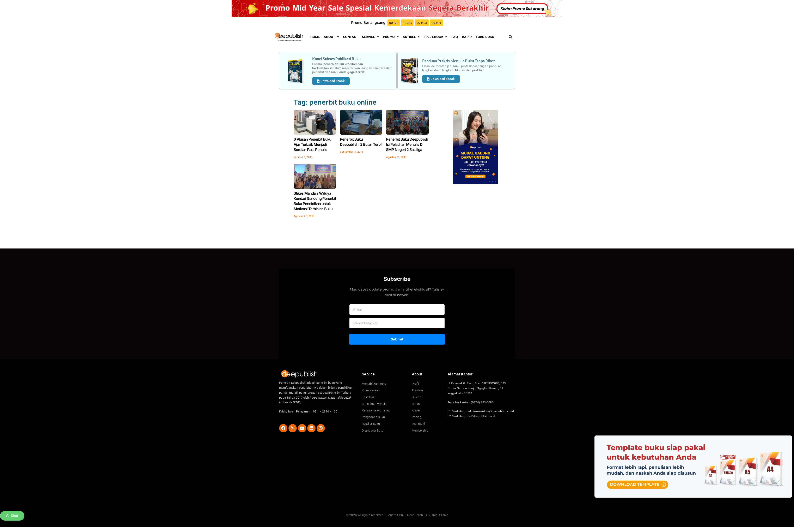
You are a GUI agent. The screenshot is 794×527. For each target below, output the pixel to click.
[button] (510, 36)
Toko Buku (485, 37)
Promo (389, 37)
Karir (467, 37)
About (329, 37)
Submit (397, 339)
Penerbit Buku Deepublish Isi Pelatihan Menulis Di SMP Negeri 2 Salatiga (407, 144)
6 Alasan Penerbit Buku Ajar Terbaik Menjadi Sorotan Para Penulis (312, 144)
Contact (350, 37)
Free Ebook (433, 37)
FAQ (454, 37)
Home (315, 37)
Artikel (409, 37)
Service (368, 37)
